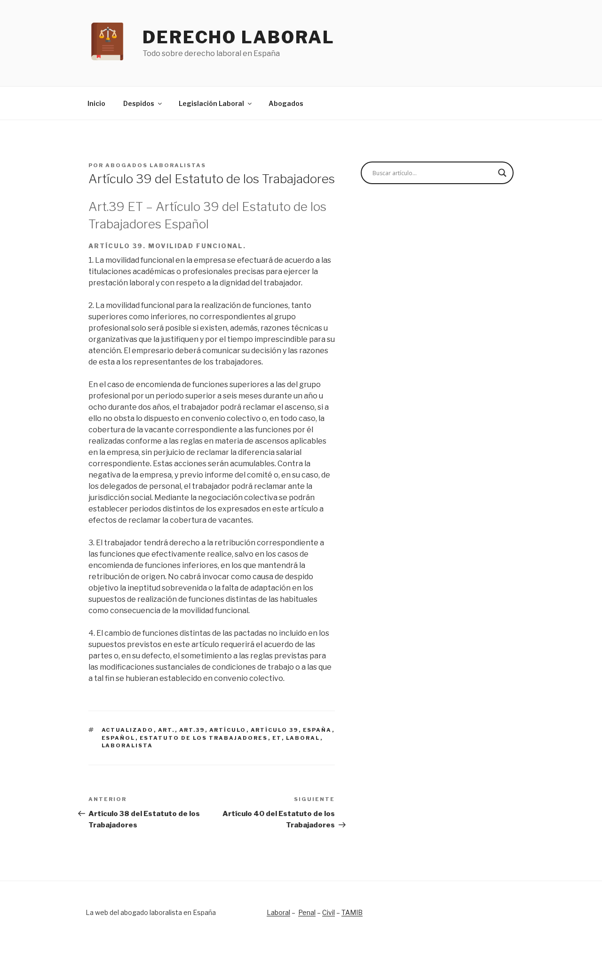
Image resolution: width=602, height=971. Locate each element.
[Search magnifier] (502, 172)
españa (317, 730)
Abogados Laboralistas (155, 165)
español (118, 738)
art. (166, 730)
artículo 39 (275, 730)
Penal (307, 912)
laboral (303, 738)
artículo (227, 730)
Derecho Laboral (239, 37)
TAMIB (352, 912)
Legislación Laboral (211, 103)
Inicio (96, 103)
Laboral (278, 912)
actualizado (128, 730)
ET (277, 738)
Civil (328, 912)
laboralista (127, 745)
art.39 (192, 730)
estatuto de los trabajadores (204, 738)
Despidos (138, 103)
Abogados (286, 103)
